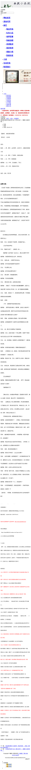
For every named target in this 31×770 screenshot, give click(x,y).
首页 (7, 118)
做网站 (26, 758)
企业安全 (8, 99)
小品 (5, 59)
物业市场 (9, 29)
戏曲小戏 (9, 52)
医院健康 (8, 96)
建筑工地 (8, 106)
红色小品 (9, 33)
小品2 (4, 93)
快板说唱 (9, 40)
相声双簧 (9, 37)
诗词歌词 (9, 44)
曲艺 (5, 25)
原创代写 (6, 21)
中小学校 (8, 103)
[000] (3, 87)
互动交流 (6, 63)
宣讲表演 (9, 48)
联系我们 (6, 67)
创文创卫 (8, 95)
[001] (3, 84)
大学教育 (8, 101)
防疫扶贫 (9, 55)
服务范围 (3, 108)
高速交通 (8, 104)
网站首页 (6, 18)
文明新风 (8, 98)
